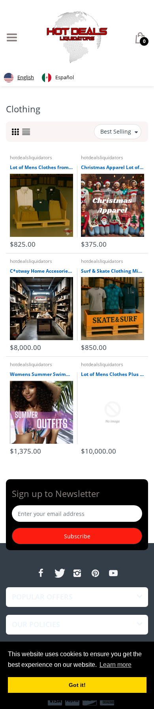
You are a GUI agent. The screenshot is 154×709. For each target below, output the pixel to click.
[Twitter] (58, 573)
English (25, 77)
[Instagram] (77, 573)
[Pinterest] (95, 573)
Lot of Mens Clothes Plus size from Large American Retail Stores (112, 374)
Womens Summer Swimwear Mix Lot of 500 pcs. (41, 374)
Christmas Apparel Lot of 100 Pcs (112, 167)
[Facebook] (40, 573)
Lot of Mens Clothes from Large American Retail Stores (41, 167)
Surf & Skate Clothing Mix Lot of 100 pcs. (112, 271)
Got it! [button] (77, 685)
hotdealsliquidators (31, 157)
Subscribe (77, 536)
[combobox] (19, 77)
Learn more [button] (115, 664)
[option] (58, 77)
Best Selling (115, 131)
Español (64, 77)
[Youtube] (113, 573)
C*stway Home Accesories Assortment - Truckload (41, 271)
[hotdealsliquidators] (77, 36)
